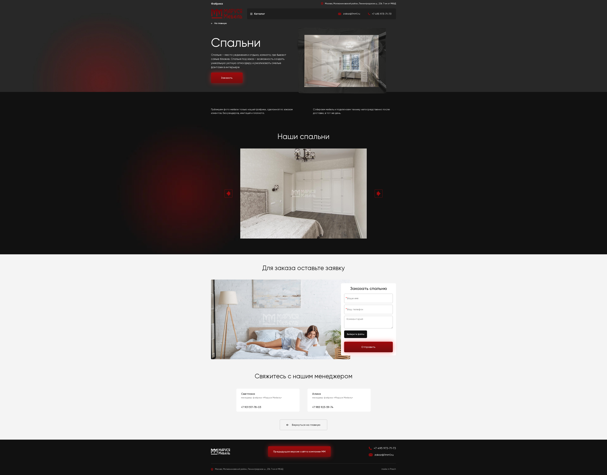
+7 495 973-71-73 (385, 448)
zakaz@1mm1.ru (351, 14)
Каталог (259, 13)
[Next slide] (379, 193)
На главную (220, 23)
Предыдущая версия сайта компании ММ (299, 451)
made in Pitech (388, 469)
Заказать (227, 77)
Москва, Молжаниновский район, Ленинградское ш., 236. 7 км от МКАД (360, 3)
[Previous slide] (228, 193)
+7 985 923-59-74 (322, 407)
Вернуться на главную (306, 424)
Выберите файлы (355, 334)
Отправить (368, 346)
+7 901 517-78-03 (251, 407)
